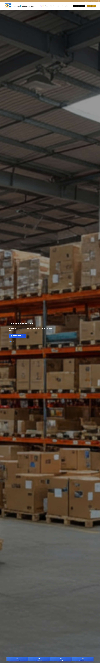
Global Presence (64, 6)
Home (41, 6)
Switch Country (79, 6)
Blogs (57, 6)
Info (46, 6)
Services (52, 6)
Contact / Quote (91, 6)
